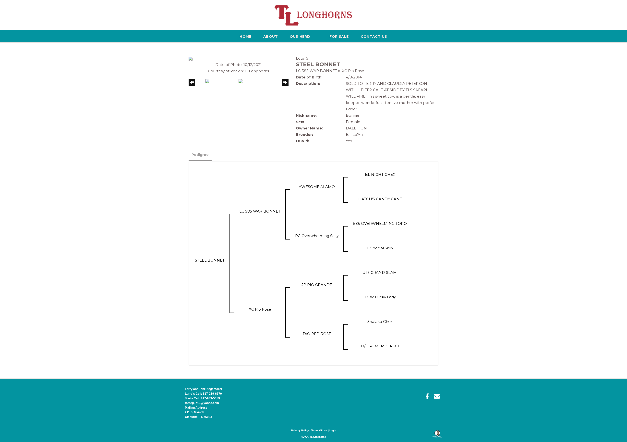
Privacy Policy (300, 430)
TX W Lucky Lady (380, 297)
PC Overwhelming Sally (316, 235)
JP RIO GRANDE (316, 284)
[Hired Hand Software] (437, 436)
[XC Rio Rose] (260, 315)
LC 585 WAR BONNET (316, 70)
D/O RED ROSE (317, 333)
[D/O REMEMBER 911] (380, 352)
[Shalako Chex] (380, 328)
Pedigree (200, 154)
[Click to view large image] (191, 58)
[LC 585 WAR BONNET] (260, 217)
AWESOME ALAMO (317, 186)
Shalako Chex (380, 321)
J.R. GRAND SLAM (380, 272)
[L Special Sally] (380, 254)
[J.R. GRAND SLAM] (380, 279)
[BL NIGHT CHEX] (380, 180)
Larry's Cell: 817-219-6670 (203, 393)
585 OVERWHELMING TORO (380, 223)
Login (332, 430)
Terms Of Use (319, 430)
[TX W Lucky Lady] (380, 303)
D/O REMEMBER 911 (380, 346)
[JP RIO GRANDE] (317, 291)
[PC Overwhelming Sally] (317, 242)
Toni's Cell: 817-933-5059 (202, 398)
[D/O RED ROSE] (317, 340)
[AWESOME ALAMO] (317, 193)
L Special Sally (380, 248)
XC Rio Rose (353, 70)
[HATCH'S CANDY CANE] (380, 205)
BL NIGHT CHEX (380, 174)
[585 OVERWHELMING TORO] (380, 229)
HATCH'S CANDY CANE (380, 199)
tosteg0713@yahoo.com (202, 403)
